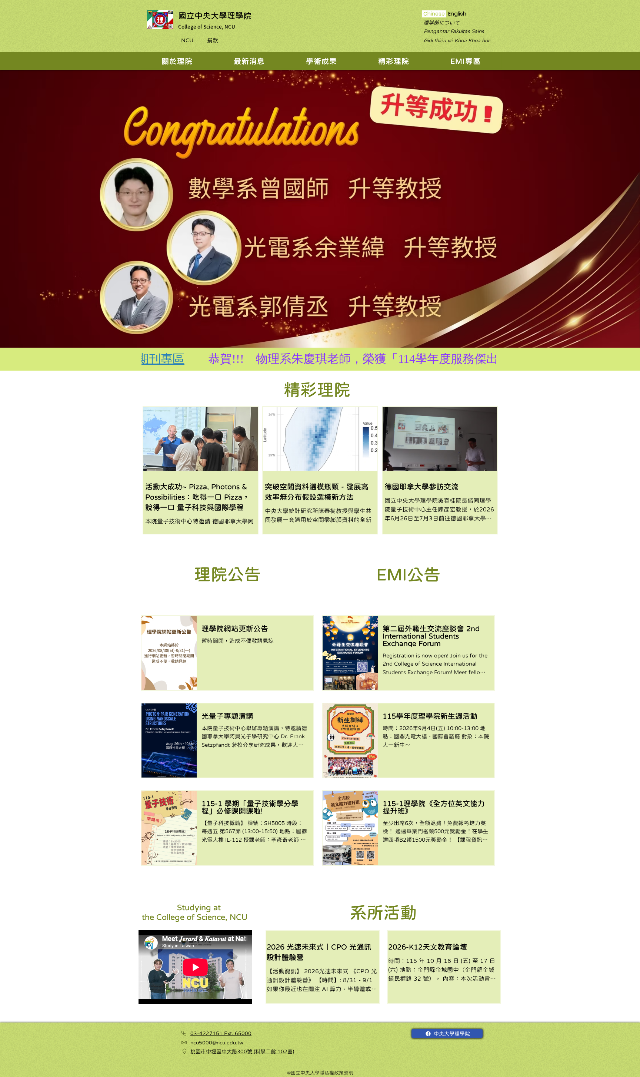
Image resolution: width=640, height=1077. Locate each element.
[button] (177, 61)
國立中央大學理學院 (214, 15)
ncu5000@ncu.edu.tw (216, 1042)
